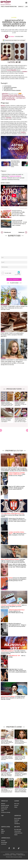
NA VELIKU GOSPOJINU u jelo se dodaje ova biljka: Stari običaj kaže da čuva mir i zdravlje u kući (14, 308)
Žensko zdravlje (4, 807)
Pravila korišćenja (19, 853)
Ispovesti (16, 805)
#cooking (9, 98)
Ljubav (16, 801)
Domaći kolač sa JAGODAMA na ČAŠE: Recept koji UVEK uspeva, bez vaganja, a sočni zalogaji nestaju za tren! (19, 213)
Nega (2, 829)
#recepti (9, 96)
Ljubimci (16, 821)
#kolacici (20, 95)
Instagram (18, 176)
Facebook (12, 176)
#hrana (11, 95)
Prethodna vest (7, 232)
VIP (2, 815)
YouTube (4, 178)
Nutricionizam (4, 808)
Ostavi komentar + (14, 279)
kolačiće (23, 132)
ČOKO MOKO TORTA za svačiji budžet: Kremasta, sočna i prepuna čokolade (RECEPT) (12, 334)
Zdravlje (20, 6)
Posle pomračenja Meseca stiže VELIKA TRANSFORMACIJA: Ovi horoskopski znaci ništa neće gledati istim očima (7, 790)
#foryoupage (5, 95)
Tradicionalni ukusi (18, 833)
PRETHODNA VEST (5, 208)
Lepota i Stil (5, 827)
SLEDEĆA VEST (23, 208)
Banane (3, 105)
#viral (13, 96)
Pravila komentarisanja (7, 854)
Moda (16, 738)
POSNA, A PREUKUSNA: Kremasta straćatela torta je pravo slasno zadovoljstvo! (6, 420)
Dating (15, 807)
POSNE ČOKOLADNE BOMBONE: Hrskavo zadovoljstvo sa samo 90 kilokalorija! (20, 404)
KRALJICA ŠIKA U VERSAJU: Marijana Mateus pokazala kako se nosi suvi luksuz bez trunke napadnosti (21, 742)
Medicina (3, 738)
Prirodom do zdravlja (5, 812)
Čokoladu (8, 117)
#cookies (4, 96)
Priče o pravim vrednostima (9, 6)
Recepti (17, 827)
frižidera (24, 71)
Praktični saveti (18, 754)
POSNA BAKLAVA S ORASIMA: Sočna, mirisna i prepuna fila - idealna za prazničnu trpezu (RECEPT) (21, 774)
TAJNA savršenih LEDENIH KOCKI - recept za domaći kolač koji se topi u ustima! (19, 223)
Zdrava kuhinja (17, 831)
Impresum (7, 853)
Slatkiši (14, 17)
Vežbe (2, 810)
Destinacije (16, 820)
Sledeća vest (21, 232)
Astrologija (5, 838)
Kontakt (14, 854)
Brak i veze (16, 803)
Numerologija (4, 842)
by (11, 36)
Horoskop (3, 358)
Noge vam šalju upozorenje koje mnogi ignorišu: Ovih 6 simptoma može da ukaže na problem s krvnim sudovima (7, 742)
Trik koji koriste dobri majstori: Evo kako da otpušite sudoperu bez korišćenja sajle (20, 758)
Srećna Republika (11, 70)
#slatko (15, 95)
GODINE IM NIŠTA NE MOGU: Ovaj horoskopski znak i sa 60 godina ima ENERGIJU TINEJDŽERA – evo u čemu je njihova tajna (21, 790)
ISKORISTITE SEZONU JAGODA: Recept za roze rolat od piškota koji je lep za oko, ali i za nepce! (20, 420)
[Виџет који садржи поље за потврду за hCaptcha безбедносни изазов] (11, 273)
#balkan (4, 98)
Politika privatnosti (21, 854)
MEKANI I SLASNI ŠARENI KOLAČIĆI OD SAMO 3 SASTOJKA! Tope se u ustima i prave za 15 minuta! (7, 404)
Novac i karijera (17, 818)
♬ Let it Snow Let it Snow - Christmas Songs (13, 98)
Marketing (13, 853)
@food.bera (5, 93)
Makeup (3, 831)
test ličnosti (3, 844)
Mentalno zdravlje (5, 805)
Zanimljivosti (4, 304)
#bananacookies (20, 96)
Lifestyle (17, 815)
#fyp (13, 98)
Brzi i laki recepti (17, 829)
